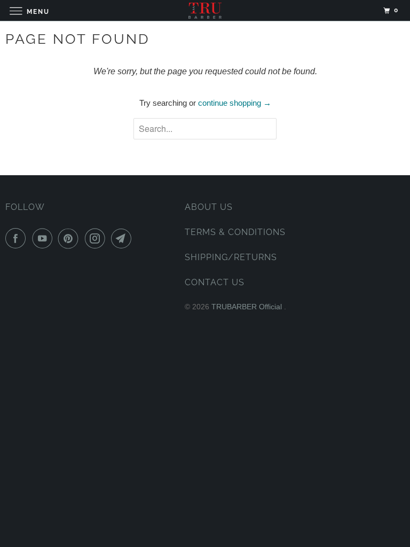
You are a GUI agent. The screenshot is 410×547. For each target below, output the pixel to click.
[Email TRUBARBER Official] (123, 238)
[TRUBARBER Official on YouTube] (44, 238)
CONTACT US (215, 282)
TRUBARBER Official (247, 306)
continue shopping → (234, 102)
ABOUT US (209, 207)
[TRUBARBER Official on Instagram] (97, 238)
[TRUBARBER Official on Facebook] (17, 238)
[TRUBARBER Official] (205, 10)
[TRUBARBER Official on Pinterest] (70, 238)
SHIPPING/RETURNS (231, 257)
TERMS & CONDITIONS (235, 232)
